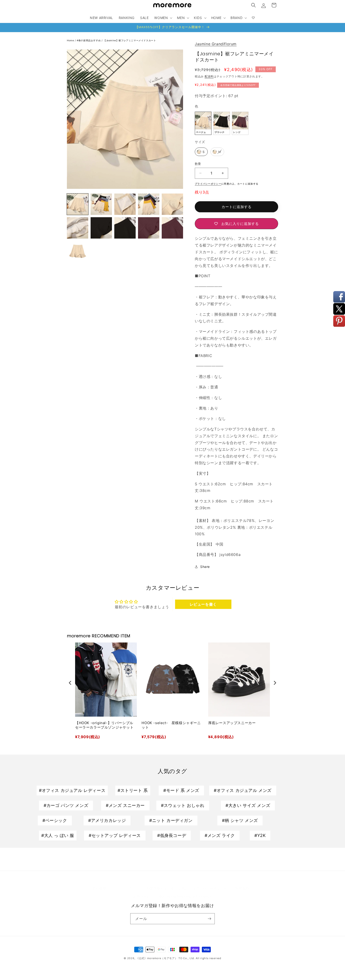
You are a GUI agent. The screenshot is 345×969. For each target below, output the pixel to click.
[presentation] (70, 682)
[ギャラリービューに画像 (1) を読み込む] (77, 204)
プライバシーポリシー (210, 888)
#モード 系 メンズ (181, 790)
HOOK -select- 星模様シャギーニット (171, 725)
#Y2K (260, 835)
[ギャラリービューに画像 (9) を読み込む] (101, 228)
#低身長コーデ (171, 835)
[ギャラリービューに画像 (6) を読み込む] (148, 204)
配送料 (209, 76)
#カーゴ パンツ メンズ (66, 805)
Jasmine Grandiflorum (216, 44)
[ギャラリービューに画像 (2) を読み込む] (101, 204)
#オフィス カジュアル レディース (72, 790)
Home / (72, 40)
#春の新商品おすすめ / (90, 40)
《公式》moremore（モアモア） (157, 958)
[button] (253, 5)
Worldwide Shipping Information (185, 896)
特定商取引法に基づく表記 (167, 888)
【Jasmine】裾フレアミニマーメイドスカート (130, 40)
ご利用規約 (240, 888)
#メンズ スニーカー (125, 805)
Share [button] (205, 567)
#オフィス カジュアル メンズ (243, 790)
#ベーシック (54, 820)
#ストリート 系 (133, 790)
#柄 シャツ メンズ (240, 820)
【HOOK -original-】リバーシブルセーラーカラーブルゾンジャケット (104, 725)
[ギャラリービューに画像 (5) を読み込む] (125, 204)
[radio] (203, 123)
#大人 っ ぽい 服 (57, 835)
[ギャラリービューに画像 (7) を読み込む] (172, 204)
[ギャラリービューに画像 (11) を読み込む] (148, 228)
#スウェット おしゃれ (182, 805)
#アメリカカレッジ (107, 820)
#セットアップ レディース (115, 835)
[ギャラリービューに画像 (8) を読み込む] (77, 228)
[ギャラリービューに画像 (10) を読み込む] (125, 228)
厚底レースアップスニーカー (232, 723)
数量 (198, 164)
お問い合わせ (143, 896)
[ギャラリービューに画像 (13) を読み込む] (77, 251)
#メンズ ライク (220, 835)
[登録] (209, 918)
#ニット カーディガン (171, 820)
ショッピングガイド (126, 888)
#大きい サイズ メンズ (248, 805)
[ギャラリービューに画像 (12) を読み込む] (172, 228)
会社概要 (99, 888)
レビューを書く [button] (203, 604)
